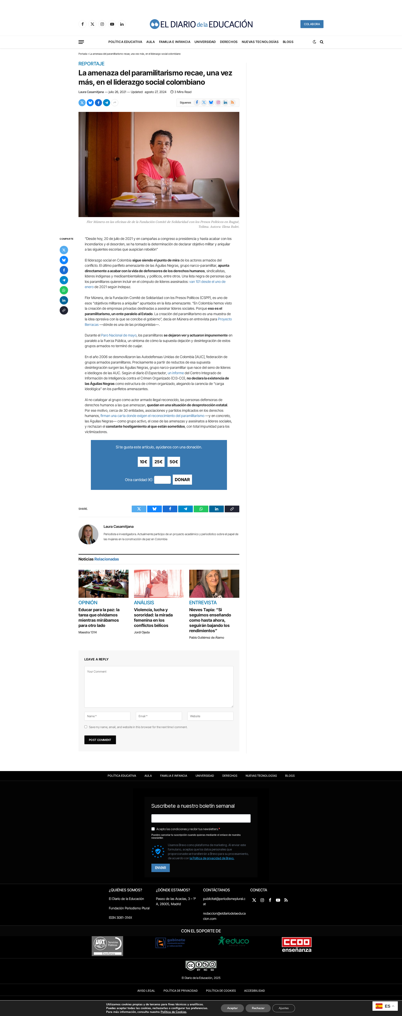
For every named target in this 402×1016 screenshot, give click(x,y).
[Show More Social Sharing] (114, 102)
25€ (159, 461)
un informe (176, 373)
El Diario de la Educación (126, 899)
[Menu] (81, 42)
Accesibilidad (254, 991)
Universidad (205, 42)
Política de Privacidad (181, 991)
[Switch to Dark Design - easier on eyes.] (314, 42)
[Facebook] (64, 270)
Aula (150, 42)
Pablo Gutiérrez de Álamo (206, 637)
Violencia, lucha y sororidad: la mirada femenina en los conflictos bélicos (153, 617)
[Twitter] (64, 250)
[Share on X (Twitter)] (82, 102)
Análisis (144, 603)
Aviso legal (146, 991)
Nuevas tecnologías (260, 42)
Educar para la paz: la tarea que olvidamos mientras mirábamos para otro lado (99, 617)
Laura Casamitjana (91, 92)
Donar (182, 479)
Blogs (288, 42)
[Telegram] (64, 280)
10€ (143, 461)
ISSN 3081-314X (120, 917)
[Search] (321, 42)
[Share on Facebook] (98, 102)
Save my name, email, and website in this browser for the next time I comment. (138, 727)
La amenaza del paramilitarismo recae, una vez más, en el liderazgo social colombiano (155, 77)
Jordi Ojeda (142, 632)
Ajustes (284, 1008)
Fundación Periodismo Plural (129, 908)
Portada (83, 53)
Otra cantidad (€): (139, 480)
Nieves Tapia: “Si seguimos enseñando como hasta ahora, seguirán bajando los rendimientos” (210, 620)
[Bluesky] (64, 260)
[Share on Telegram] (106, 102)
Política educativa (125, 42)
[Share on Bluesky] (90, 102)
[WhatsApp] (64, 290)
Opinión (88, 603)
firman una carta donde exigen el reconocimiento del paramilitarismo (152, 416)
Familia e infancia (175, 42)
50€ (174, 461)
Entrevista (203, 603)
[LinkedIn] (64, 300)
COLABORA (312, 24)
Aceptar (232, 1008)
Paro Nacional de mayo (119, 335)
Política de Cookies (221, 991)
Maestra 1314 (88, 632)
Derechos (229, 42)
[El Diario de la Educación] (201, 24)
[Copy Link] (64, 310)
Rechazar (258, 1008)
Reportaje (91, 64)
